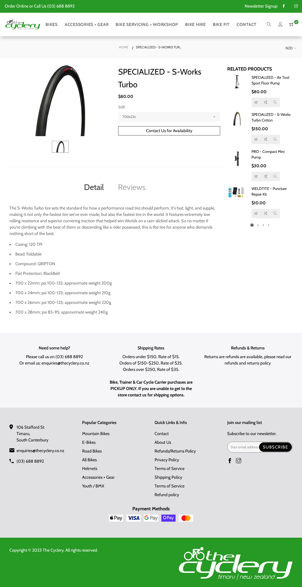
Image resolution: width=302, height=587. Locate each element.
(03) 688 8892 (61, 6)
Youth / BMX (93, 486)
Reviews (132, 187)
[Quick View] (275, 102)
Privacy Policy (167, 459)
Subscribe (275, 447)
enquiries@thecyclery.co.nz (65, 363)
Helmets (89, 468)
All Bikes (89, 459)
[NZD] (289, 48)
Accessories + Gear (98, 477)
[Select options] (256, 139)
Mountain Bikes (95, 433)
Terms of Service (170, 468)
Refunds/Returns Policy (175, 451)
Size (121, 107)
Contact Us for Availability (169, 130)
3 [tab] (263, 225)
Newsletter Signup (261, 6)
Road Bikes (92, 451)
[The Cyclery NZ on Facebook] (284, 6)
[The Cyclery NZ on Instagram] (296, 6)
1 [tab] (252, 225)
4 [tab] (268, 225)
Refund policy (167, 494)
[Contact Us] (256, 102)
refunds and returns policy (248, 363)
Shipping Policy (168, 477)
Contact (162, 433)
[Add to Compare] (265, 102)
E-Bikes (89, 442)
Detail (94, 187)
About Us (163, 442)
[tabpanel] (260, 146)
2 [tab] (258, 225)
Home (123, 47)
